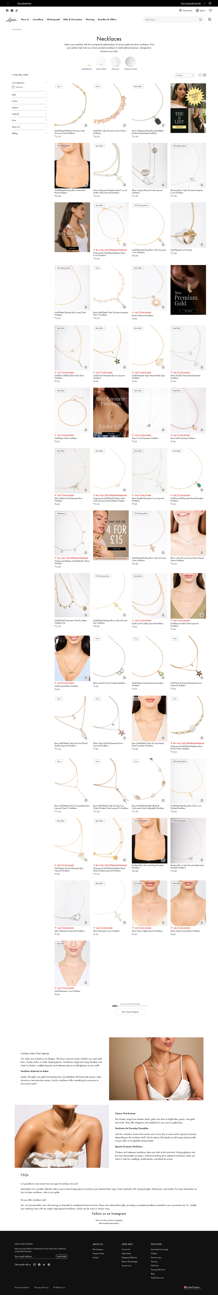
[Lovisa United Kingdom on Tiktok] (17, 10)
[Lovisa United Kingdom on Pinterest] (49, 1264)
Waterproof (87, 69)
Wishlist (154, 1253)
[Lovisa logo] (11, 19)
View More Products (130, 1011)
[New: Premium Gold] (188, 288)
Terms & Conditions (22, 1287)
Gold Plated (101, 69)
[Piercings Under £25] (111, 411)
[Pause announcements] (209, 3)
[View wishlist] (210, 10)
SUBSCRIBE (61, 1256)
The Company (98, 1249)
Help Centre (126, 1253)
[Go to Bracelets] (200, 19)
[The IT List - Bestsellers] (188, 106)
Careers (96, 1257)
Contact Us (126, 1249)
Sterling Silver (131, 69)
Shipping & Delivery (129, 1257)
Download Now (119, 3)
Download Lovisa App (159, 1249)
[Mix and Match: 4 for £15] (111, 533)
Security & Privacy (41, 1287)
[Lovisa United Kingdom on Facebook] (7, 10)
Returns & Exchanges (130, 1261)
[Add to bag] (85, 125)
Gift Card (154, 1265)
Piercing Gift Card (158, 1269)
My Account (126, 1265)
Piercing (154, 1261)
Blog (153, 1273)
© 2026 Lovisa (59, 1287)
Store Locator (156, 1257)
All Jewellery (17, 29)
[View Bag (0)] (208, 19)
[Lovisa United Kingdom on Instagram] (12, 10)
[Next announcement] (204, 3)
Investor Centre (98, 1253)
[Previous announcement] (8, 3)
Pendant (115, 69)
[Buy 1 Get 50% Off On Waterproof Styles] (72, 225)
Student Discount (157, 1277)
